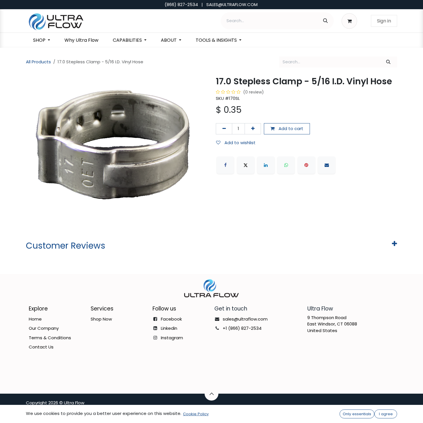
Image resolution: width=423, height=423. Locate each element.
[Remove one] (224, 128)
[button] (211, 394)
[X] (245, 165)
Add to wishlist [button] (239, 143)
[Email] (326, 165)
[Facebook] (225, 165)
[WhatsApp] (286, 165)
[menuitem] (41, 40)
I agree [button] (386, 414)
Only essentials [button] (357, 414)
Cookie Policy (196, 414)
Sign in (384, 21)
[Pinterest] (306, 165)
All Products (38, 62)
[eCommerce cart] (351, 21)
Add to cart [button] (290, 128)
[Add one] (253, 128)
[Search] (325, 20)
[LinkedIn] (266, 165)
